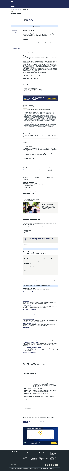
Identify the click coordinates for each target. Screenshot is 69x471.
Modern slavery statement (38, 468)
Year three (32, 109)
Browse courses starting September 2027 (30, 365)
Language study (26, 139)
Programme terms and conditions (42, 446)
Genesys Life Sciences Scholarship (29, 323)
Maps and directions (53, 459)
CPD (31, 457)
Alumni (52, 1)
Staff (54, 1)
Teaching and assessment (46, 109)
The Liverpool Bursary (27, 305)
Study (13, 9)
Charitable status (51, 468)
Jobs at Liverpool (41, 452)
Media (24, 458)
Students (56, 1)
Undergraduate (17, 9)
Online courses (33, 456)
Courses (13, 6)
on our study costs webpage (38, 281)
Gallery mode (26, 179)
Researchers (25, 457)
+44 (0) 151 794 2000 (53, 457)
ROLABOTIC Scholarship (27, 338)
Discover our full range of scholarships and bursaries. (30, 356)
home (11, 9)
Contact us (13, 45)
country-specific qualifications (43, 378)
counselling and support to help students (33, 188)
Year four (36, 109)
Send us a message (32, 421)
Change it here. (37, 26)
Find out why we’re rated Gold (52, 98)
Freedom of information (18, 468)
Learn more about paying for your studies (44, 272)
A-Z (50, 1)
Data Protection (31, 468)
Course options (14, 34)
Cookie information (25, 468)
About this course (14, 30)
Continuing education (34, 458)
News (44, 1)
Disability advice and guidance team (44, 190)
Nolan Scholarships (26, 327)
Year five (40, 109)
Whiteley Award (26, 301)
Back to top (25, 93)
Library (40, 453)
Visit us (51, 460)
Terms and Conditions (45, 468)
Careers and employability (16, 38)
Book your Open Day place (16, 48)
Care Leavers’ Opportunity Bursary (29, 309)
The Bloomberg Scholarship (28, 291)
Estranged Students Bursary (28, 319)
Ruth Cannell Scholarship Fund (29, 296)
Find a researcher (41, 456)
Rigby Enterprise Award (27, 332)
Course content (14, 32)
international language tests (34, 378)
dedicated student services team (29, 186)
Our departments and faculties (43, 458)
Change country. (39, 248)
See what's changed (34, 446)
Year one (25, 109)
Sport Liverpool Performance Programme (31, 342)
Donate (48, 1)
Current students (25, 452)
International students (34, 459)
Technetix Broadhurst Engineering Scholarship (32, 347)
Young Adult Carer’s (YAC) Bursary (29, 352)
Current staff (25, 453)
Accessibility (13, 468)
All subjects (40, 459)
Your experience (14, 36)
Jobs (46, 1)
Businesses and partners (26, 456)
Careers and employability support (29, 184)
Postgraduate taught (34, 453)
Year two (28, 109)
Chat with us (26, 421)
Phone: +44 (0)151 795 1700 (40, 421)
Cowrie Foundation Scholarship (29, 314)
